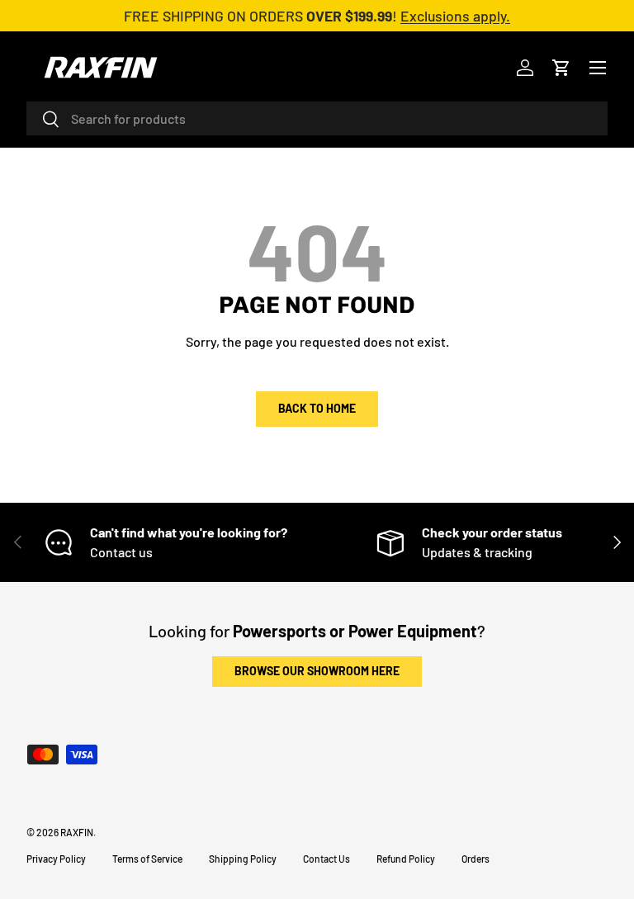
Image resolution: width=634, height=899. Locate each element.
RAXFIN (76, 832)
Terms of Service (147, 858)
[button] (561, 68)
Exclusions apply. (455, 16)
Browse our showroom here (317, 671)
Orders (475, 858)
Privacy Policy (56, 858)
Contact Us (326, 858)
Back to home (317, 408)
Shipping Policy (243, 858)
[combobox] (317, 118)
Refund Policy (405, 858)
